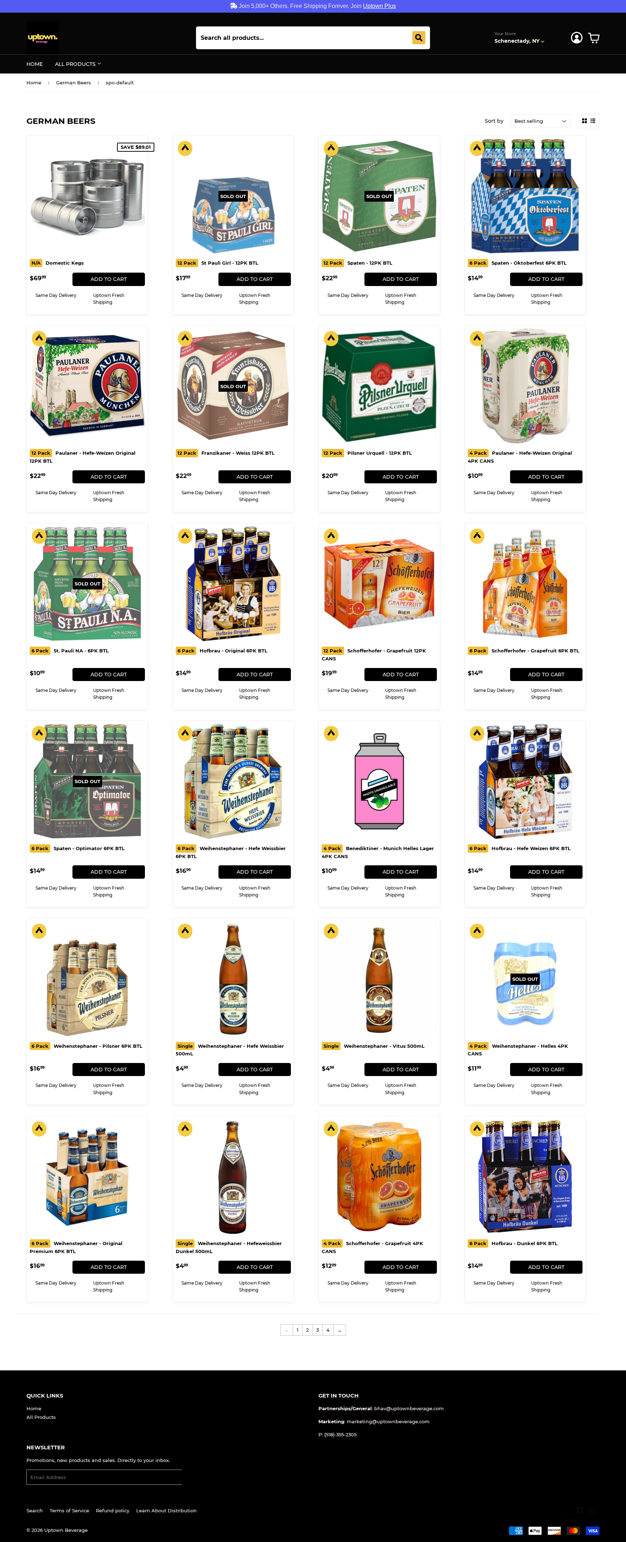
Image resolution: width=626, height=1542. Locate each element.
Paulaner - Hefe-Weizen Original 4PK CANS (520, 457)
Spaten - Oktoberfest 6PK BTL (518, 263)
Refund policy (112, 1510)
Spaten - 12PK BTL (358, 263)
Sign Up (196, 1477)
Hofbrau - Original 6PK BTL (222, 651)
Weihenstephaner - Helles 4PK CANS (518, 1050)
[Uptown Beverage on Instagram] (592, 1511)
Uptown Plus (379, 6)
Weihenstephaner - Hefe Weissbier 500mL (230, 1050)
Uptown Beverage (66, 1530)
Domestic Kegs (58, 263)
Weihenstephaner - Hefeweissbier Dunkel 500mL (229, 1247)
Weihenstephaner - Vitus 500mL (374, 1046)
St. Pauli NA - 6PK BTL (70, 651)
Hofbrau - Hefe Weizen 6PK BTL (520, 848)
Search (34, 1510)
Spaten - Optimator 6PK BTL (78, 848)
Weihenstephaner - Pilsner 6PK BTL (87, 1046)
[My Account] (577, 37)
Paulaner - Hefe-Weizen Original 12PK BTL (82, 457)
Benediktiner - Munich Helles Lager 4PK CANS (378, 852)
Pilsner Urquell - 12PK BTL (368, 453)
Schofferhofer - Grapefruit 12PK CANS (374, 654)
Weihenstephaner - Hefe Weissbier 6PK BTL (231, 852)
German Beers (73, 82)
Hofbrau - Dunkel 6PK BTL (514, 1243)
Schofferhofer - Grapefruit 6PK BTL (524, 651)
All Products (76, 64)
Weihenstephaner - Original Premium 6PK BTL (76, 1247)
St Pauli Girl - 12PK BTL (218, 263)
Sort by (494, 121)
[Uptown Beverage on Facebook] (580, 1511)
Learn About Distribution (166, 1510)
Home (34, 64)
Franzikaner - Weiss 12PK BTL (226, 453)
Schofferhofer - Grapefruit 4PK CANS (372, 1247)
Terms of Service (69, 1510)
